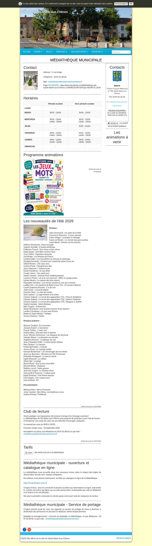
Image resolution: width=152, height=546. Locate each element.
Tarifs (30, 453)
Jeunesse (97, 52)
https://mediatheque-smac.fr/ (35, 483)
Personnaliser (121, 4)
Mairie (38, 52)
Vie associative (79, 52)
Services (61, 52)
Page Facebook (117, 105)
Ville (49, 52)
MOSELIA (114, 123)
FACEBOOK (53, 85)
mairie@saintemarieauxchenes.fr (118, 102)
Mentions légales (123, 538)
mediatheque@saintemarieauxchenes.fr (65, 82)
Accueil (27, 52)
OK (131, 4)
